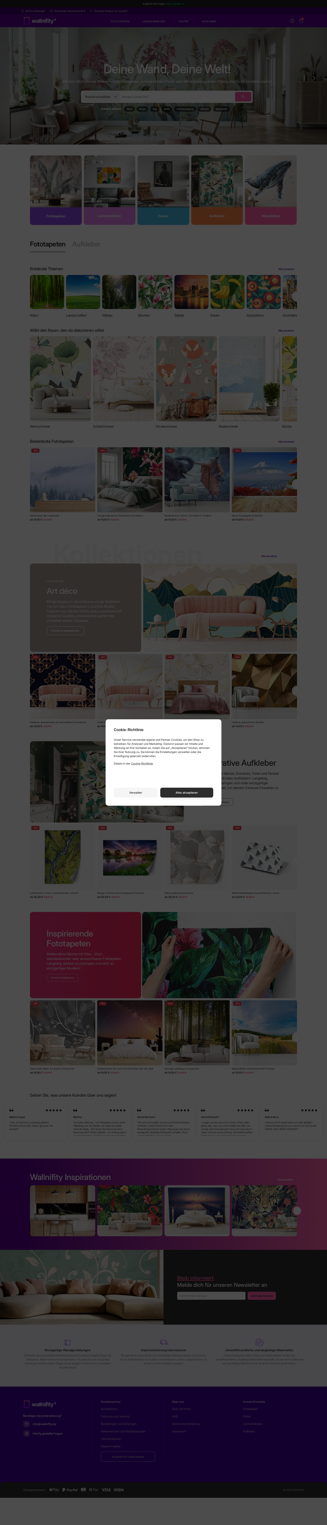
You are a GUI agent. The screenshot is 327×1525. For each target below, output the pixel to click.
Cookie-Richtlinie (142, 763)
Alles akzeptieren (187, 792)
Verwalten (135, 792)
